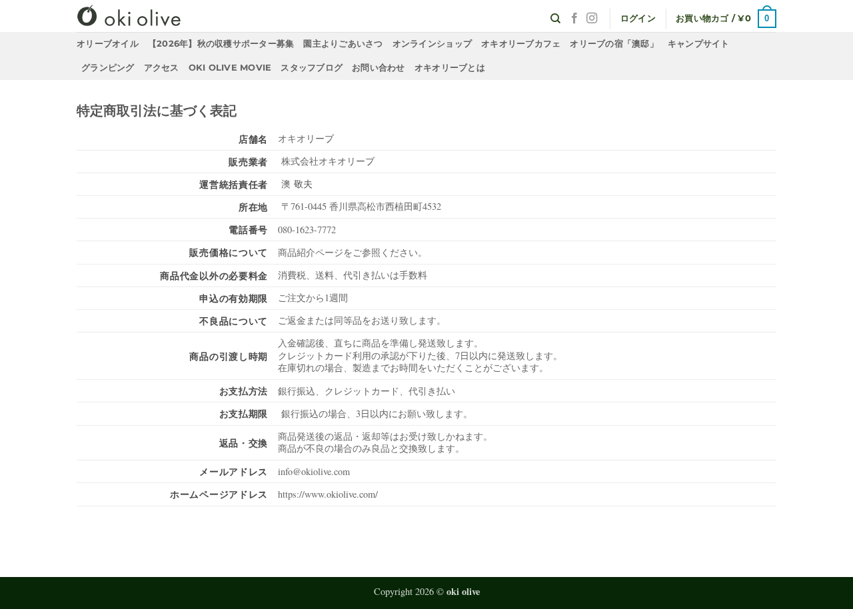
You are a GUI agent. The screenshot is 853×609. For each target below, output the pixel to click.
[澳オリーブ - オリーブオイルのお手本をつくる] (129, 16)
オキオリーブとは (450, 68)
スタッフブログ (312, 68)
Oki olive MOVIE (230, 68)
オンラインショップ (432, 44)
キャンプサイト (699, 44)
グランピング (108, 68)
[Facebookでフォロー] (574, 19)
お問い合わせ (378, 68)
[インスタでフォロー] (591, 19)
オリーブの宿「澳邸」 (614, 44)
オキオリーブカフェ (520, 44)
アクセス (161, 68)
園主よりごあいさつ (343, 44)
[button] (638, 19)
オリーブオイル (108, 44)
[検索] (555, 18)
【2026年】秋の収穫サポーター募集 (221, 44)
